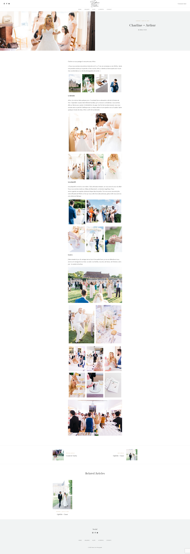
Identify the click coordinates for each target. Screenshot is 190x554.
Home (79, 9)
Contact (109, 9)
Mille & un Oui (82, 194)
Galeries (87, 9)
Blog (93, 9)
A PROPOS (101, 9)
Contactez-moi (182, 4)
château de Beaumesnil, (91, 189)
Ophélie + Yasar (62, 514)
